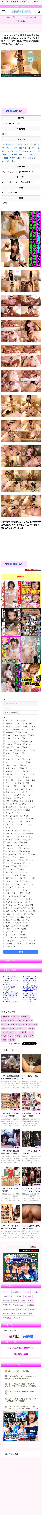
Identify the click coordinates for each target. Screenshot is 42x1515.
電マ (15, 148)
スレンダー (33, 158)
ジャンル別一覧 (10, 17)
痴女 (23, 1300)
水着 (4, 1036)
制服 (31, 1300)
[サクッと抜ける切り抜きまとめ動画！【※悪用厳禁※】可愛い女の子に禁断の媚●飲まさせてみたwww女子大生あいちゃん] (31, 594)
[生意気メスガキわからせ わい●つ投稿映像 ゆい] (11, 622)
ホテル (25, 151)
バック (33, 151)
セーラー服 (22, 1309)
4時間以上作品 (9, 1309)
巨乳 (20, 1296)
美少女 (12, 158)
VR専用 (28, 1296)
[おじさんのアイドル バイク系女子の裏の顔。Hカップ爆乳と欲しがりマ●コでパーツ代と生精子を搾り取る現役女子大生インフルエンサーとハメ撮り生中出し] (11, 650)
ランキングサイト (31, 17)
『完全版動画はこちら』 (14, 111)
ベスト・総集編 (10, 1313)
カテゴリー (8, 708)
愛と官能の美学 (21, 1354)
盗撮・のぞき (19, 1305)
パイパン (22, 154)
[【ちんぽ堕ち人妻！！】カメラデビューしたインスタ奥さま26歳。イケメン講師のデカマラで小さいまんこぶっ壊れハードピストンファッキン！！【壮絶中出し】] (11, 594)
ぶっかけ (32, 154)
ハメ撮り (6, 161)
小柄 (31, 1032)
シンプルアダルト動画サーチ (21, 1348)
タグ (5, 717)
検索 (21, 952)
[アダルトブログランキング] (16, 1336)
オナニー (32, 148)
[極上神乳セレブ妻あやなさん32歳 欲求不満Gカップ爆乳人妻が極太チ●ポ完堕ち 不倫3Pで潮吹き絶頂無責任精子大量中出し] (11, 678)
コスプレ (9, 151)
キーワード (8, 699)
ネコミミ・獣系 (21, 144)
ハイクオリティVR (26, 1313)
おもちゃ (22, 148)
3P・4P (7, 1305)
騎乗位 (12, 1040)
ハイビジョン (7, 144)
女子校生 (23, 1032)
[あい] (31, 678)
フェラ (18, 151)
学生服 (27, 1292)
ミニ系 (33, 144)
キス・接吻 (12, 154)
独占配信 (31, 1305)
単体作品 (8, 1318)
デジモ (7, 1292)
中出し (9, 148)
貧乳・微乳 (21, 158)
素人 (13, 161)
